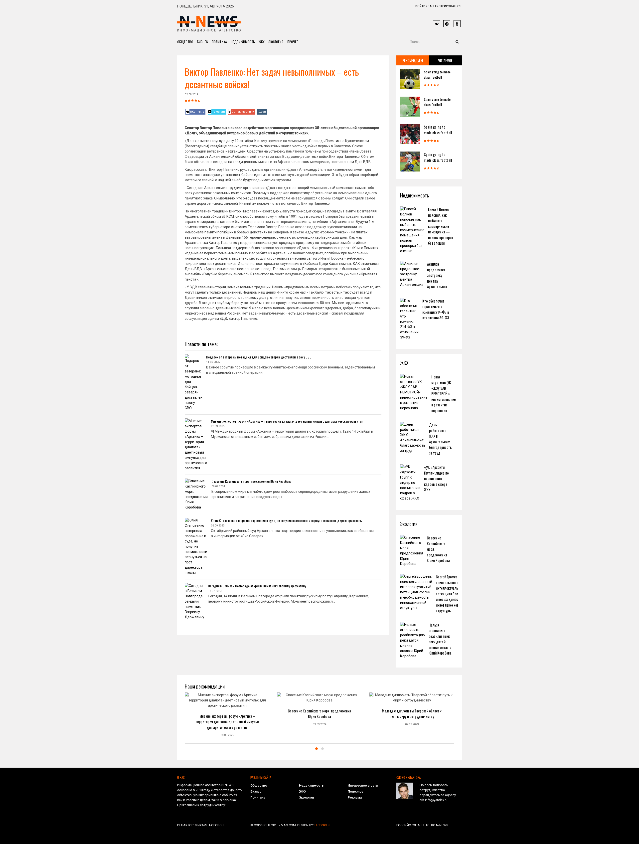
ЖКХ (262, 41)
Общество (185, 41)
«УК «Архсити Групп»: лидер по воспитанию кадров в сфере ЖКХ (436, 478)
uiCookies (322, 825)
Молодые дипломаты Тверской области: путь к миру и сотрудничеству (412, 713)
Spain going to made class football (437, 74)
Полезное (355, 791)
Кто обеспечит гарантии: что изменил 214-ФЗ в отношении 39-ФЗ (435, 309)
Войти (420, 6)
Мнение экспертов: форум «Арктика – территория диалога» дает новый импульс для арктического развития (287, 421)
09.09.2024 (319, 724)
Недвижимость (243, 41)
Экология (276, 41)
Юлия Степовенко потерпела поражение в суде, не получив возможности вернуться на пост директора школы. (287, 520)
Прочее (292, 41)
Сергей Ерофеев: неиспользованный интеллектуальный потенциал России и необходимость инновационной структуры (450, 593)
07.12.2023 (412, 724)
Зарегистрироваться (444, 6)
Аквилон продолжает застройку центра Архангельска (437, 275)
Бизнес (202, 41)
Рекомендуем (412, 60)
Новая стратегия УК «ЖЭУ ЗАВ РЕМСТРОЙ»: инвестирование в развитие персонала (443, 393)
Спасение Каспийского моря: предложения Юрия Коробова (251, 481)
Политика (219, 41)
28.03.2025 (227, 735)
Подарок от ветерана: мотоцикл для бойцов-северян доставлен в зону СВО (259, 356)
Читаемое (445, 60)
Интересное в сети (363, 785)
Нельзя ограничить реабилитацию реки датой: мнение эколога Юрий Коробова (440, 639)
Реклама (355, 797)
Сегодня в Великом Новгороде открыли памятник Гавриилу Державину (257, 585)
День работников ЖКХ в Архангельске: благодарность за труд (440, 439)
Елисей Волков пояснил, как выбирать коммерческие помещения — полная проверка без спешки (440, 226)
